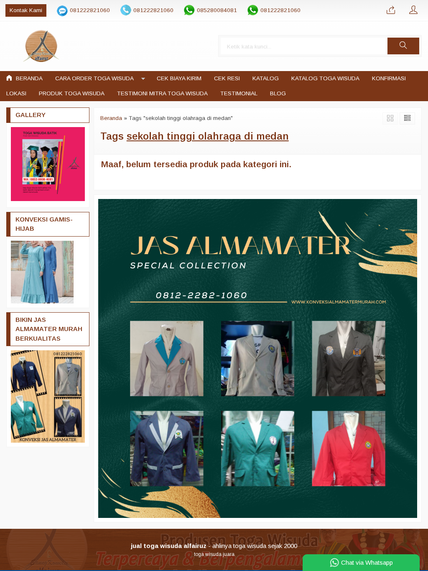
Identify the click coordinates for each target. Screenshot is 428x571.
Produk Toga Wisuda (71, 93)
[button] (403, 46)
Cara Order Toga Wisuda (94, 78)
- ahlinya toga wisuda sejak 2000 (214, 545)
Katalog (265, 78)
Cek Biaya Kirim (179, 78)
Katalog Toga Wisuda (325, 78)
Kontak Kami (26, 10)
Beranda (28, 78)
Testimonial (238, 93)
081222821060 (90, 10)
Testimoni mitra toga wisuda (162, 93)
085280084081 (217, 10)
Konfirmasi (389, 78)
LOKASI (16, 93)
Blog (278, 93)
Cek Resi (227, 78)
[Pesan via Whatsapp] (391, 10)
